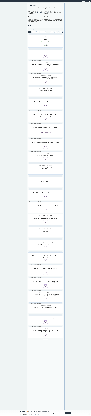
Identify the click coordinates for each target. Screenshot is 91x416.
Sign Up (83, 1)
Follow (30, 25)
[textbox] (45, 15)
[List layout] (61, 32)
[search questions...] (58, 32)
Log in (80, 1)
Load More (45, 339)
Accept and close (68, 412)
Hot (29, 32)
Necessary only (56, 412)
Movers (33, 32)
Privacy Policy (37, 414)
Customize (62, 412)
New (38, 32)
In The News (43, 32)
